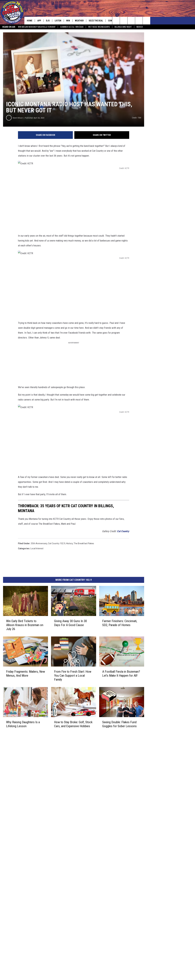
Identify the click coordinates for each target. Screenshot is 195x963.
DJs (48, 20)
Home (29, 20)
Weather (79, 20)
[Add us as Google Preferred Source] (123, 20)
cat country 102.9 (56, 543)
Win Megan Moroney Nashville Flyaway (36, 27)
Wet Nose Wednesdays (99, 27)
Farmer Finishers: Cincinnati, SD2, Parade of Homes (119, 623)
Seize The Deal (96, 20)
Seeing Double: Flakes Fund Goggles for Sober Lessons (119, 724)
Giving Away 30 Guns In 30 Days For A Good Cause (70, 623)
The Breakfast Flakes (84, 543)
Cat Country (123, 531)
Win (68, 20)
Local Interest (36, 548)
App (39, 20)
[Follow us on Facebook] (131, 20)
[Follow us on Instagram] (139, 20)
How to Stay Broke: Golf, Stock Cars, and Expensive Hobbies (73, 724)
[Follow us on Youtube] (146, 20)
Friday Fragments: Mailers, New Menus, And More (25, 673)
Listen (58, 20)
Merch (139, 27)
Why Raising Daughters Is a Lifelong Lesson (23, 724)
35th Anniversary (39, 543)
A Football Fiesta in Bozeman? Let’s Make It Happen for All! (121, 673)
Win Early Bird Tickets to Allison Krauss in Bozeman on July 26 (24, 625)
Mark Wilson (18, 118)
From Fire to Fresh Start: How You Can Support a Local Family (72, 675)
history (69, 543)
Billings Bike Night (123, 27)
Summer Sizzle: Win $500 (71, 27)
